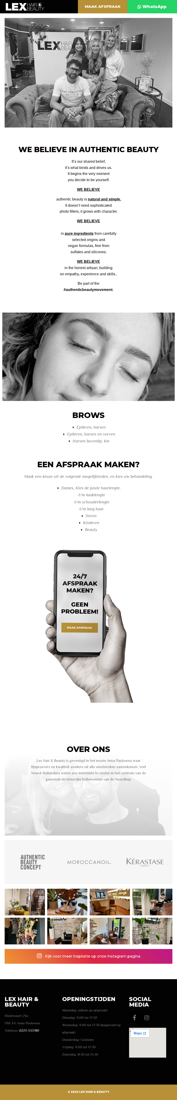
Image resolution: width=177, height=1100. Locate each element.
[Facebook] (134, 1017)
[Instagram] (146, 1017)
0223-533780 (29, 1030)
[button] (102, 6)
